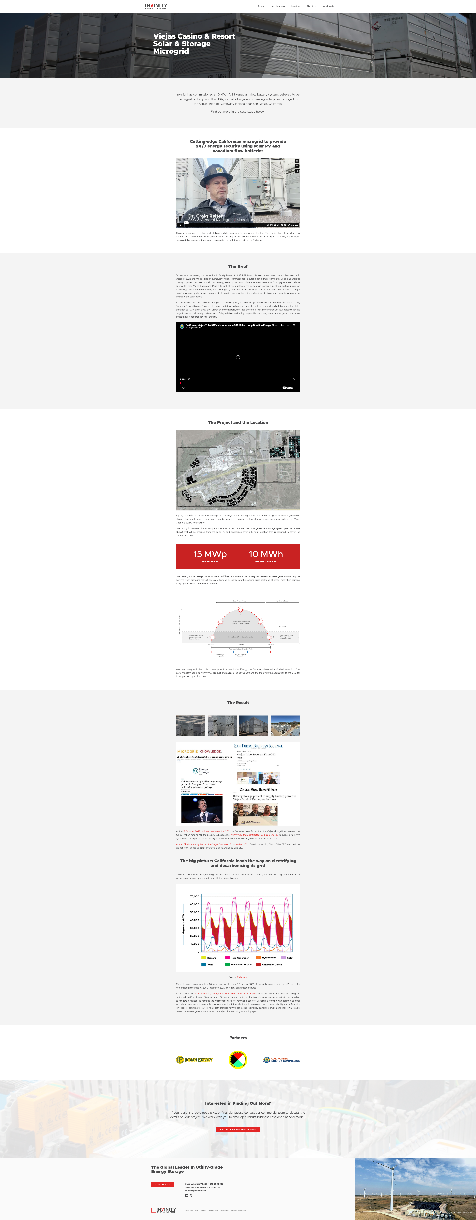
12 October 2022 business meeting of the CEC (206, 831)
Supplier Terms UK (225, 1210)
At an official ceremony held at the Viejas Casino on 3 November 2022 (212, 844)
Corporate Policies (213, 1210)
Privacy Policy (189, 1210)
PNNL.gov (242, 977)
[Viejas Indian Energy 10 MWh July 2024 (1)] (253, 736)
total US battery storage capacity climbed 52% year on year (225, 994)
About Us (311, 6)
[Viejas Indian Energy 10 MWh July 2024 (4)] (222, 736)
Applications (278, 6)
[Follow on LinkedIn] (186, 1195)
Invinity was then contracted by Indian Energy (254, 835)
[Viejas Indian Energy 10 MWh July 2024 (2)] (285, 736)
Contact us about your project (238, 1129)
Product (262, 6)
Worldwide (328, 6)
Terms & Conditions (200, 1210)
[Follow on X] (191, 1195)
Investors (295, 6)
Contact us (162, 1185)
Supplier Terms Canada (239, 1210)
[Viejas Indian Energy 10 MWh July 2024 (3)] (190, 736)
